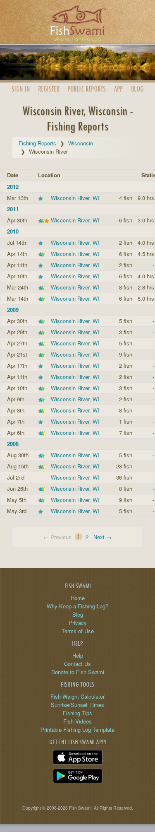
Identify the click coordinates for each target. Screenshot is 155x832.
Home (78, 598)
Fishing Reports (37, 143)
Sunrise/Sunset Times (77, 705)
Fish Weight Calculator (77, 696)
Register (48, 89)
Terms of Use (78, 631)
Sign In (21, 89)
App (118, 89)
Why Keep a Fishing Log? (77, 606)
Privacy (78, 623)
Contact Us (77, 664)
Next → (102, 537)
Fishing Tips (77, 713)
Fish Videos (77, 721)
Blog (137, 89)
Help (77, 655)
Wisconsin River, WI (75, 198)
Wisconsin (80, 143)
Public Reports (86, 89)
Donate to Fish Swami (77, 672)
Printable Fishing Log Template (77, 729)
